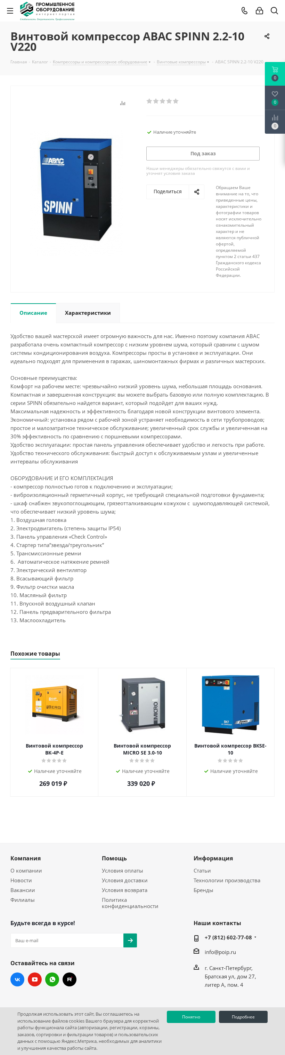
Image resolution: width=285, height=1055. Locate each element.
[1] (149, 101)
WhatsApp (52, 979)
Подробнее (243, 1017)
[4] (169, 101)
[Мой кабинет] (259, 10)
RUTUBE (69, 979)
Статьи (202, 870)
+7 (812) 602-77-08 (228, 937)
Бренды (203, 889)
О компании (26, 870)
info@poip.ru (220, 951)
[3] (163, 101)
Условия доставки (125, 880)
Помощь (114, 858)
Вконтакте (17, 979)
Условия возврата (124, 889)
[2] (156, 101)
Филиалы (22, 899)
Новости (21, 880)
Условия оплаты (122, 870)
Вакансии (22, 889)
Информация (213, 858)
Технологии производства (227, 880)
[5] (176, 101)
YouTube (35, 979)
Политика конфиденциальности (130, 902)
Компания (25, 858)
